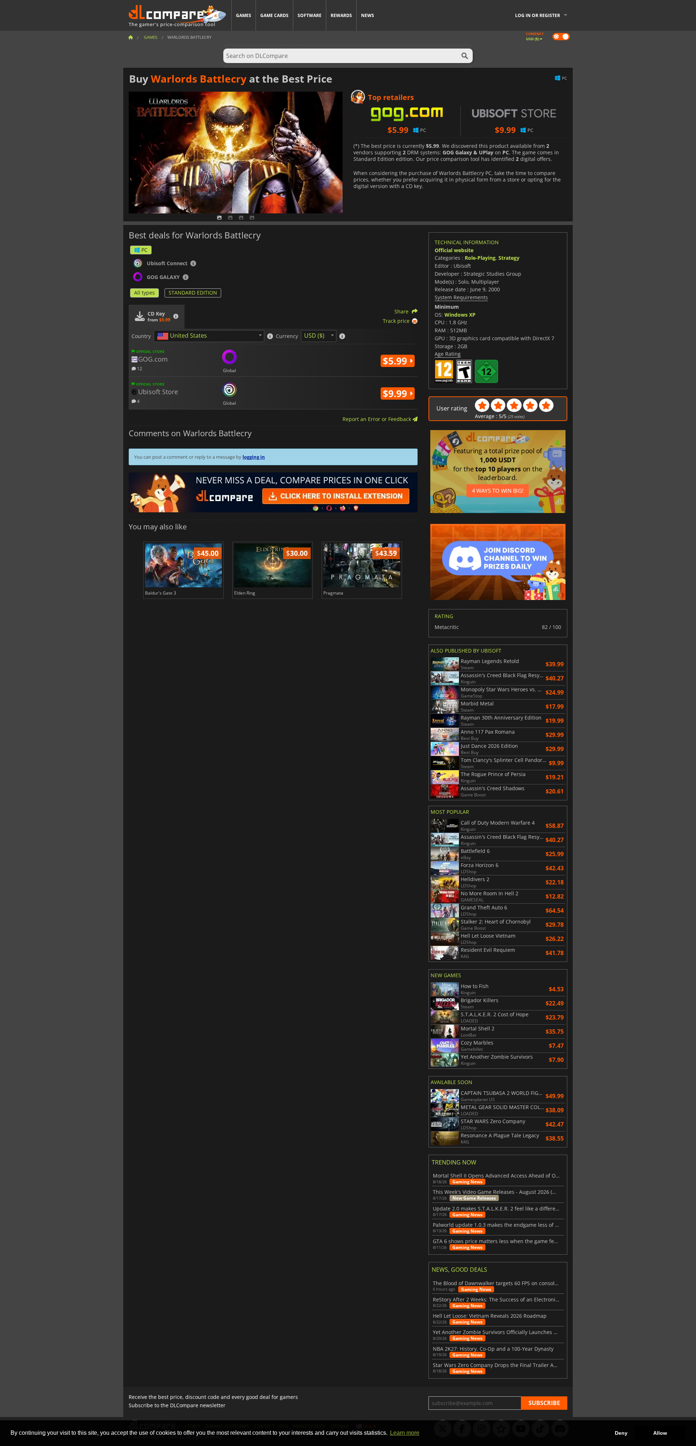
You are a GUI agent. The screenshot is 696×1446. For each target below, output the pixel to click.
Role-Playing (480, 257)
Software (310, 15)
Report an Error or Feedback (378, 419)
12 (139, 368)
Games (243, 15)
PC (144, 249)
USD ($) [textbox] (314, 335)
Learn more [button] (404, 1433)
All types (144, 292)
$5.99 (396, 361)
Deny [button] (621, 1433)
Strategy (508, 257)
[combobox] (209, 336)
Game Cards (274, 15)
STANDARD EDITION (193, 292)
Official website (454, 250)
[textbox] (183, 336)
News (367, 15)
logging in (254, 457)
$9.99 (396, 393)
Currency (287, 336)
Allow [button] (660, 1433)
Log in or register (537, 15)
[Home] (130, 37)
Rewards (341, 15)
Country (141, 336)
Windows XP (460, 314)
